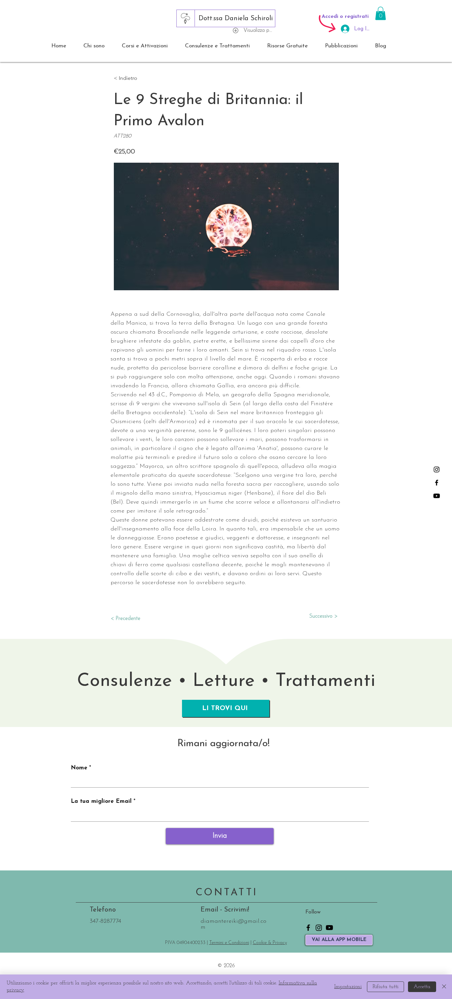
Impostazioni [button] (348, 986)
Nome (79, 768)
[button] (380, 13)
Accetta (422, 986)
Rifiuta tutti (385, 986)
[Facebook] (436, 482)
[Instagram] (436, 469)
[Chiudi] (444, 987)
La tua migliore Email (101, 801)
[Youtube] (436, 496)
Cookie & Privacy (270, 942)
